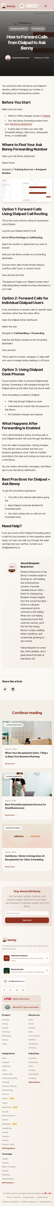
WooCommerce (8, 1116)
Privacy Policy (28, 1197)
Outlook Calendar (9, 1086)
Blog (30, 1032)
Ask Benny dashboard (21, 124)
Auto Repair (33, 1074)
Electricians (33, 1062)
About (31, 1024)
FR (22, 6)
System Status (45, 1202)
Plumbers (33, 1058)
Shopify (5, 1112)
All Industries (35, 1082)
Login (4, 1044)
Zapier (4, 1103)
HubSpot (6, 1062)
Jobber (5, 1132)
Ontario (5, 1159)
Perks (31, 1020)
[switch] (31, 6)
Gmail (4, 1070)
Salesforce (9, 1107)
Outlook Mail (7, 1074)
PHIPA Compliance (29, 1202)
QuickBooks (7, 1128)
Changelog (33, 1044)
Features (6, 1020)
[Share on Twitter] (5, 689)
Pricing (5, 1024)
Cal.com (5, 1094)
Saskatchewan (8, 1179)
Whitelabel (6, 1036)
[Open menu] (46, 5)
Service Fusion (8, 1144)
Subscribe (27, 920)
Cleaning (32, 1078)
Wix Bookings (7, 1090)
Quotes (5, 1028)
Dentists (32, 1070)
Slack (4, 1058)
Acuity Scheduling (9, 1078)
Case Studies (34, 1036)
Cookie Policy (42, 1197)
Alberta (5, 1171)
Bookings (6, 1032)
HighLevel (6, 1066)
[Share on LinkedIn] (13, 689)
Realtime (32, 1040)
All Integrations (9, 1148)
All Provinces (8, 1183)
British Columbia (9, 1167)
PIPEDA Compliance (11, 1202)
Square (5, 1120)
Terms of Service (13, 1197)
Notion (8, 1098)
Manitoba (6, 1175)
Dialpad (46, 115)
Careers (32, 1028)
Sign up (5, 1040)
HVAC (31, 1066)
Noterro (5, 1140)
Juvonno (5, 1136)
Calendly (5, 1082)
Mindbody (9, 1124)
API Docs (32, 1048)
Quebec (5, 1163)
